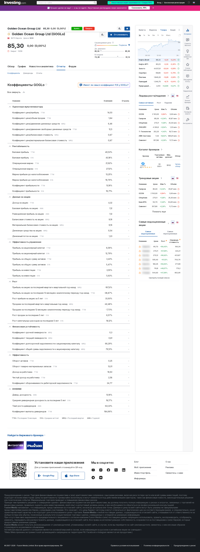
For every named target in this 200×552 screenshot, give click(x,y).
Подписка (123, 45)
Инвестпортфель (142, 473)
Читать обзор (177, 165)
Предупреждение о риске (185, 546)
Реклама (170, 467)
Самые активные (146, 103)
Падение (168, 103)
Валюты (142, 30)
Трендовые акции (149, 178)
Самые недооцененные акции (152, 223)
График (22, 66)
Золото (142, 69)
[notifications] (188, 2)
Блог (136, 462)
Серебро (143, 73)
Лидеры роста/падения (152, 95)
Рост (159, 103)
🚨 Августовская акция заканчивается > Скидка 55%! (130, 3)
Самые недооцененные (148, 232)
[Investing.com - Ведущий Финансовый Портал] (15, 3)
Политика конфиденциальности (156, 546)
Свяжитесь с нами (174, 473)
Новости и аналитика (41, 66)
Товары (163, 30)
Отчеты (39, 73)
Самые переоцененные (170, 232)
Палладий (143, 82)
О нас (168, 462)
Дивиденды (28, 73)
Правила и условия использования (125, 546)
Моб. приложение (142, 467)
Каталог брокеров (149, 149)
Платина (142, 77)
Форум (72, 66)
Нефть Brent (144, 60)
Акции (172, 30)
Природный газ (145, 86)
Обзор (11, 66)
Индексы (153, 30)
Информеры (140, 478)
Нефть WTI (143, 64)
